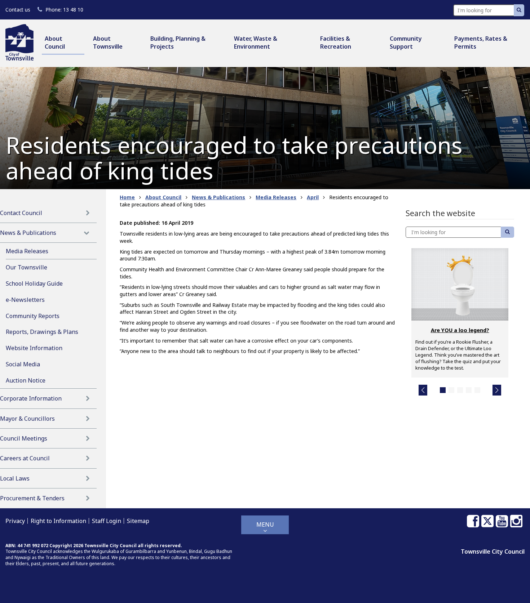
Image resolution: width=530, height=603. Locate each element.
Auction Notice (25, 380)
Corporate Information (31, 398)
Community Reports (32, 316)
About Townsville (108, 42)
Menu (265, 524)
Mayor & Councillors (27, 419)
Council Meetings (23, 438)
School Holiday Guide (34, 283)
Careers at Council (25, 458)
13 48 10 (64, 9)
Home (127, 197)
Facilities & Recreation (335, 42)
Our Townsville (26, 267)
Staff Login (106, 521)
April (313, 197)
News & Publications (28, 233)
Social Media (23, 364)
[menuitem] (63, 43)
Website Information (34, 348)
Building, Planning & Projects (178, 42)
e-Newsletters (25, 300)
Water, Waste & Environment (255, 42)
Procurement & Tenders (32, 498)
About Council (55, 42)
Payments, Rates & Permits (480, 42)
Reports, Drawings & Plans (42, 332)
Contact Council (21, 213)
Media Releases (27, 251)
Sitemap (138, 521)
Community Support (406, 42)
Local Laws (15, 478)
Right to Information (58, 521)
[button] (423, 390)
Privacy (15, 521)
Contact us (17, 9)
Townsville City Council (493, 551)
